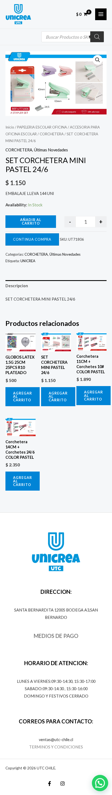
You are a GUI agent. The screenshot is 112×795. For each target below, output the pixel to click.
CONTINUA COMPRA (32, 239)
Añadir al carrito (30, 221)
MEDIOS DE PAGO (56, 635)
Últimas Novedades (51, 150)
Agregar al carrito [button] (22, 396)
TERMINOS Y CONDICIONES (56, 747)
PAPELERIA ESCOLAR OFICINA (42, 127)
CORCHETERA (52, 134)
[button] (97, 60)
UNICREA (27, 261)
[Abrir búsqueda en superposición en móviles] (72, 36)
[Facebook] (49, 783)
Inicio (9, 127)
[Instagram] (62, 783)
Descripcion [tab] (16, 285)
